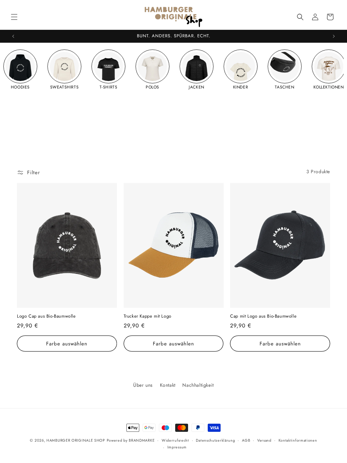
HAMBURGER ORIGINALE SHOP (75, 440)
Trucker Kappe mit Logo (147, 316)
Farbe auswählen (66, 343)
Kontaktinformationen (298, 440)
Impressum (177, 447)
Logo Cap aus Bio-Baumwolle (46, 316)
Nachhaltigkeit (197, 385)
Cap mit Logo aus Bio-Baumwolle (263, 316)
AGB (246, 440)
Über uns (143, 385)
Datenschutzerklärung (215, 440)
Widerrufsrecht (175, 440)
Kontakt (168, 385)
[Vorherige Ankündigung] (13, 36)
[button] (14, 16)
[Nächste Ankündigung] (333, 36)
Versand (264, 440)
